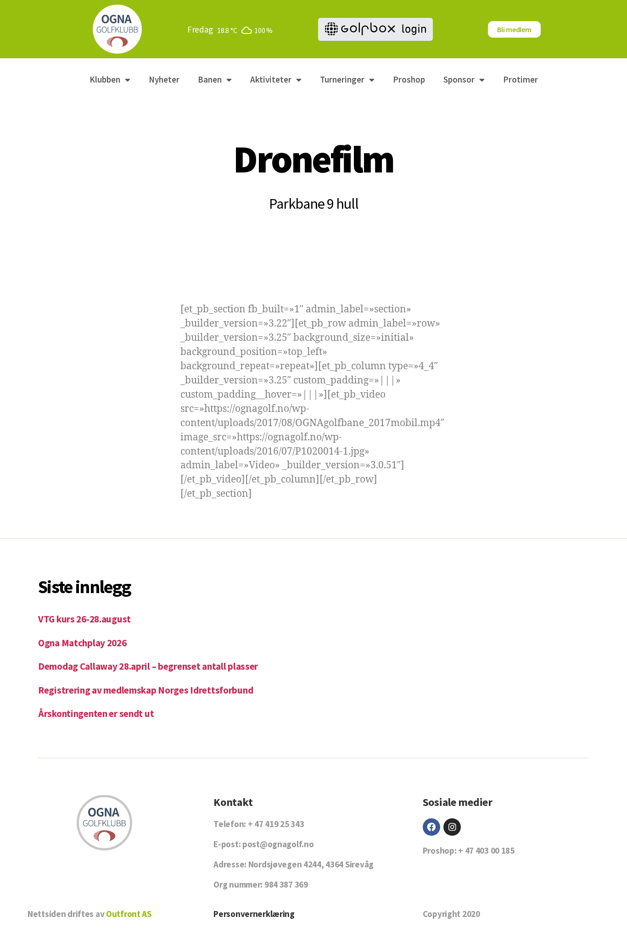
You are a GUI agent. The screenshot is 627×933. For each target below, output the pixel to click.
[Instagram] (452, 827)
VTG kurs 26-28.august (84, 619)
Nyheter (164, 79)
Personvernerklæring (254, 913)
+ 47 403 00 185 (486, 850)
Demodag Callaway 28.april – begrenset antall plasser (148, 666)
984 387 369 (286, 884)
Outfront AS (128, 913)
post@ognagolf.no (278, 844)
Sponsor (459, 79)
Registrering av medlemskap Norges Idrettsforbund (145, 690)
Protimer (520, 79)
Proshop (409, 79)
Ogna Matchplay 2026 (82, 643)
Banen (210, 79)
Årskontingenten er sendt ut (96, 713)
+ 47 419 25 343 (276, 823)
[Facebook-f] (431, 827)
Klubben (105, 79)
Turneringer (342, 79)
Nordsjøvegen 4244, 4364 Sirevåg (311, 864)
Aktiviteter (270, 79)
